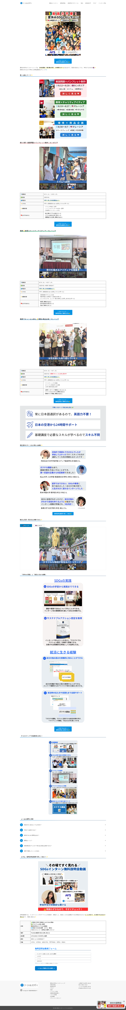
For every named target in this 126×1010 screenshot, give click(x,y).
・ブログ (51, 988)
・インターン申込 (53, 991)
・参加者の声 (52, 986)
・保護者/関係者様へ (54, 993)
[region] (63, 168)
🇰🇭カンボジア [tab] (38, 525)
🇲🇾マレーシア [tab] (26, 525)
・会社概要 (52, 996)
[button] (63, 61)
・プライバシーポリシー (55, 998)
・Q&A (51, 989)
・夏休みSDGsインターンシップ (57, 983)
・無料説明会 (52, 984)
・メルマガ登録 (53, 994)
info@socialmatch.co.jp (85, 988)
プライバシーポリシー (40, 963)
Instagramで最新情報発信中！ (30, 990)
